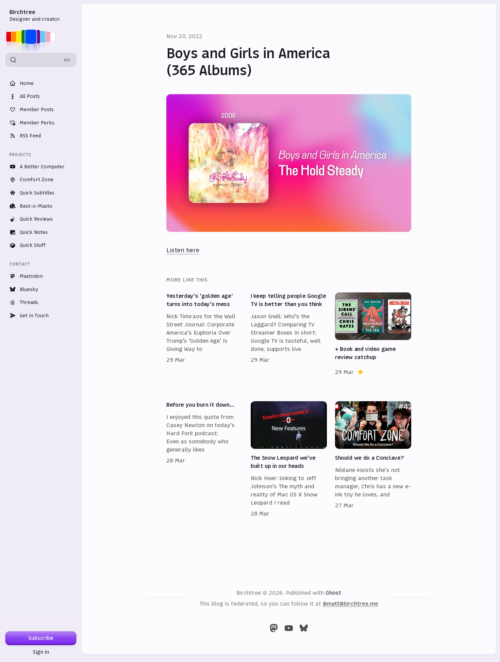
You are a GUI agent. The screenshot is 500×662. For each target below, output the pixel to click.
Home (27, 83)
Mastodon (31, 276)
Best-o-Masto (36, 206)
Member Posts (37, 109)
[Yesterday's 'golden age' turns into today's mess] (204, 334)
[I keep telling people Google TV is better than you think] (289, 334)
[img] (32, 36)
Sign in (41, 652)
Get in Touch (34, 315)
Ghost (333, 592)
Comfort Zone (36, 179)
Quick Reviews (36, 219)
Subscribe (40, 638)
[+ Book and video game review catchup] (373, 334)
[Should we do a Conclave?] (373, 459)
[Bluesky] (304, 628)
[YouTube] (289, 628)
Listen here (182, 250)
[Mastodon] (274, 628)
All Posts (30, 96)
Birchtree (22, 12)
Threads (29, 302)
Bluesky (29, 289)
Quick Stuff (33, 245)
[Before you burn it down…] (204, 459)
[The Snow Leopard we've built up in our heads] (289, 459)
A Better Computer (42, 166)
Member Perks (37, 122)
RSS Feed (30, 135)
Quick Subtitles (37, 192)
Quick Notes (34, 232)
